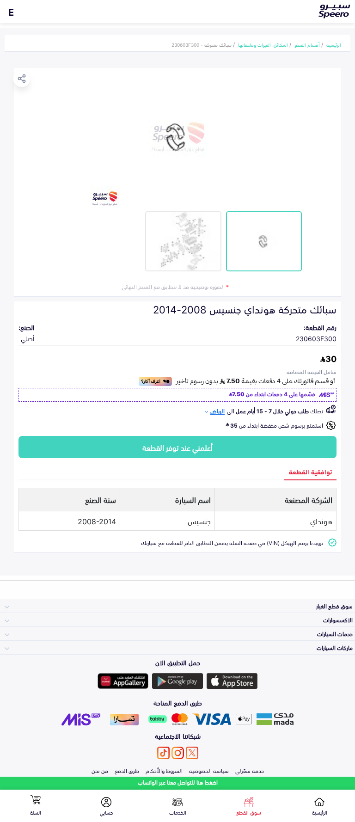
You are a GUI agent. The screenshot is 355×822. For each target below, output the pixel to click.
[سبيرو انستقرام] (177, 753)
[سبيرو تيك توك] (163, 753)
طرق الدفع (127, 770)
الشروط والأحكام (164, 770)
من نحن (100, 770)
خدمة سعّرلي (249, 770)
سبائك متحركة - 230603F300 (201, 44)
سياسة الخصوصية (209, 770)
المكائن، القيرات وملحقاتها (263, 44)
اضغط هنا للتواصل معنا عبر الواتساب (178, 782)
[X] (192, 753)
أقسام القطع (307, 44)
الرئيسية (333, 44)
